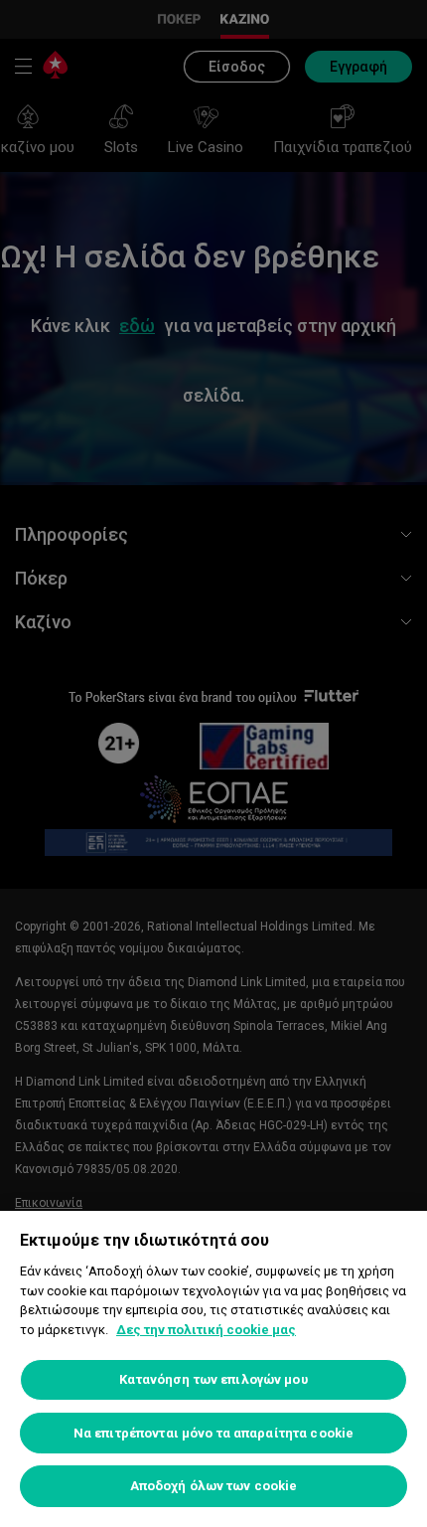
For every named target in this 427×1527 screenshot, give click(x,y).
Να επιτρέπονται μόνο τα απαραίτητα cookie (213, 1433)
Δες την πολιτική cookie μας (206, 1329)
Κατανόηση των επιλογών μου (213, 1379)
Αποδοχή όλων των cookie (214, 1485)
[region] (213, 1369)
